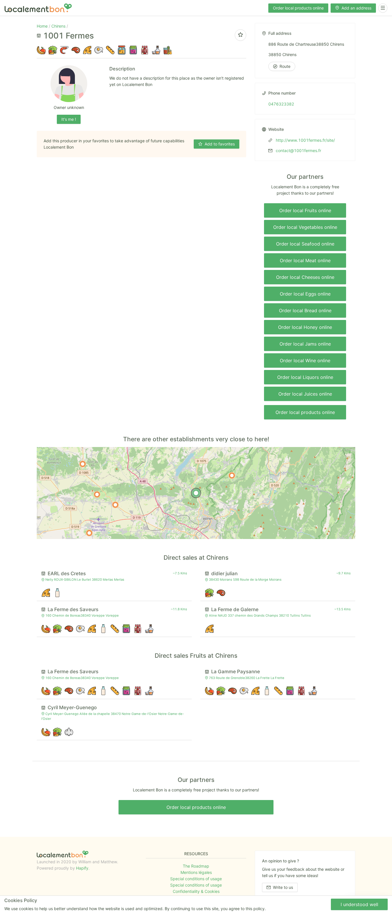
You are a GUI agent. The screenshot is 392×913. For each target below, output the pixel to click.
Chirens (59, 26)
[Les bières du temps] (82, 464)
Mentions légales (196, 872)
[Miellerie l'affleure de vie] (89, 533)
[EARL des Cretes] (231, 475)
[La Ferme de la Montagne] (97, 494)
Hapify (82, 868)
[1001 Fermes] (196, 493)
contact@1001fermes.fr (298, 150)
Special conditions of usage (196, 878)
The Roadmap (196, 866)
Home (43, 26)
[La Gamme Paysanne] (115, 504)
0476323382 (281, 103)
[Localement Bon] (38, 8)
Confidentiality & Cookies (196, 891)
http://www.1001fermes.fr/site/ (305, 140)
